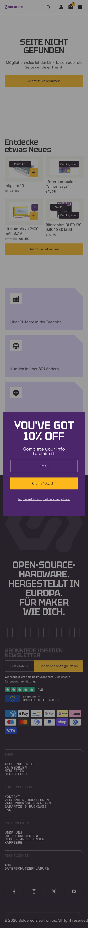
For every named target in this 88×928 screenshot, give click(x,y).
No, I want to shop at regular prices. (44, 499)
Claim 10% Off (44, 483)
